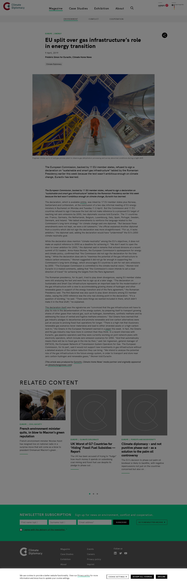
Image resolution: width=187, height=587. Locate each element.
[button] (118, 577)
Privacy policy (83, 575)
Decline (161, 576)
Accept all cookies (142, 576)
